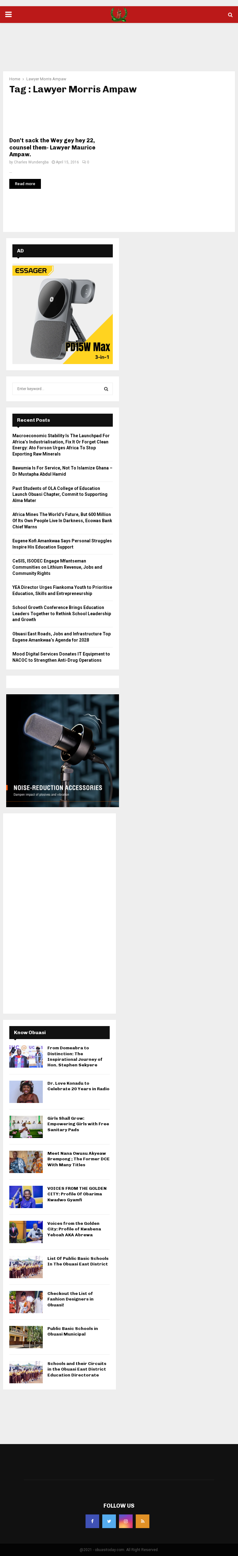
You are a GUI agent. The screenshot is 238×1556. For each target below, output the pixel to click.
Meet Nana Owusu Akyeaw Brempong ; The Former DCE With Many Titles (78, 1159)
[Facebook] (92, 1521)
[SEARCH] (106, 389)
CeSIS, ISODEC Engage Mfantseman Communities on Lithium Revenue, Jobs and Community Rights (57, 567)
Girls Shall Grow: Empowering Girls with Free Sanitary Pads (78, 1124)
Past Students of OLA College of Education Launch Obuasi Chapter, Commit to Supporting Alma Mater (60, 494)
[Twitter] (109, 1521)
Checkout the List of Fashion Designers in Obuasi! (70, 1299)
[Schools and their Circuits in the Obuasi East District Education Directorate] (26, 1372)
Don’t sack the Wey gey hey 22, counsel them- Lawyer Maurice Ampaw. (52, 147)
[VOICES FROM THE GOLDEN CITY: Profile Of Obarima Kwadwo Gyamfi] (26, 1197)
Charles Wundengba (31, 162)
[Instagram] (126, 1521)
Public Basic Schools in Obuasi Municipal (72, 1331)
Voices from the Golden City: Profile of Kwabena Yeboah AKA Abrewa (74, 1229)
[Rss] (142, 1521)
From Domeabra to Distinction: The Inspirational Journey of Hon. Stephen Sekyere (75, 1056)
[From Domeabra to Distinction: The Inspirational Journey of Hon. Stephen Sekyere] (26, 1056)
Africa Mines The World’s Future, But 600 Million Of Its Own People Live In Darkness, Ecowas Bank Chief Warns (62, 520)
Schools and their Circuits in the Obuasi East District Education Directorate (76, 1369)
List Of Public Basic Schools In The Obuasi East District (77, 1261)
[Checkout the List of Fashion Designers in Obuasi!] (26, 1302)
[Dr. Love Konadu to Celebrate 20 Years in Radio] (26, 1092)
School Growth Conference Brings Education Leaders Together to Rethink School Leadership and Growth (61, 613)
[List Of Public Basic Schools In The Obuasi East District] (26, 1267)
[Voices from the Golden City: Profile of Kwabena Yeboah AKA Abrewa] (26, 1232)
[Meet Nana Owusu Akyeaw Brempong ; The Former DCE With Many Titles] (26, 1162)
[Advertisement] (119, 43)
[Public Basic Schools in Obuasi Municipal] (26, 1337)
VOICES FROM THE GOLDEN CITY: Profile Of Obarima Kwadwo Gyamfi (77, 1194)
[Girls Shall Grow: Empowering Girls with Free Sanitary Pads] (26, 1127)
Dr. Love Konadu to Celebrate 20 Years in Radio (78, 1086)
